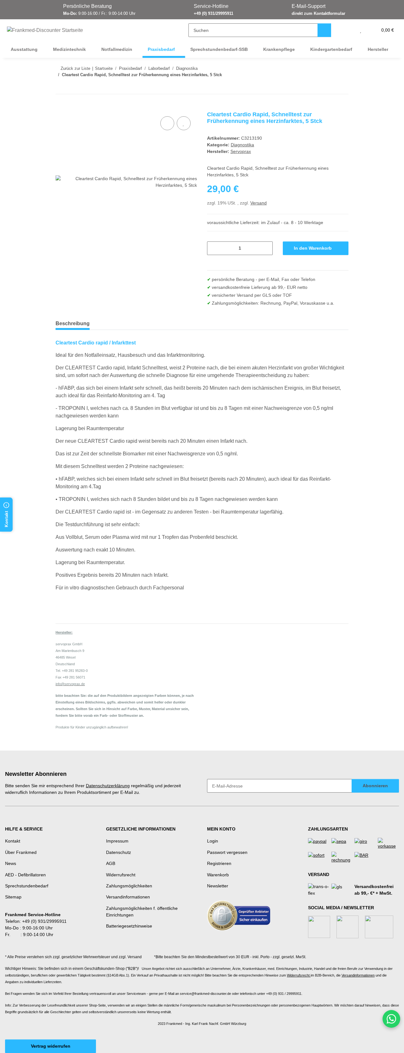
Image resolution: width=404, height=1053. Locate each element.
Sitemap (13, 896)
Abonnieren (375, 785)
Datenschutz (118, 852)
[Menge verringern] (214, 248)
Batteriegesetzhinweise (129, 925)
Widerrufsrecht (120, 874)
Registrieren (219, 863)
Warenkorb (218, 874)
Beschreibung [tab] (73, 323)
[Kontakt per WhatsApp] (391, 1019)
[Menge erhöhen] (265, 248)
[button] (348, 30)
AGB (110, 863)
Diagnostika (242, 144)
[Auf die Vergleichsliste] (167, 123)
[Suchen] (324, 30)
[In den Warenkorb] (61, 107)
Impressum (117, 840)
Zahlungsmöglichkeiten (129, 885)
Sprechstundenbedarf (26, 885)
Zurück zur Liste (75, 68)
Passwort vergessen (227, 852)
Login (212, 840)
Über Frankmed (21, 852)
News (10, 863)
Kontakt (12, 840)
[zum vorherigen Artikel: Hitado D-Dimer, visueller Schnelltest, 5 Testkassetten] (328, 87)
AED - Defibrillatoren (25, 874)
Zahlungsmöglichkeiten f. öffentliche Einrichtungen (142, 911)
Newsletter (217, 885)
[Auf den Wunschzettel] (184, 123)
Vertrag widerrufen (50, 1046)
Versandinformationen (128, 896)
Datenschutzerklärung (108, 785)
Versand (258, 202)
